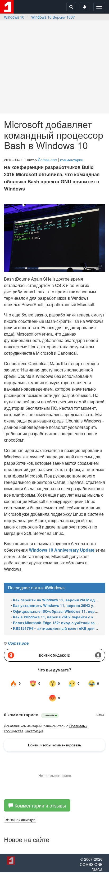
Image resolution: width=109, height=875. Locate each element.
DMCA (97, 869)
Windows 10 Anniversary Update (61, 550)
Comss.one (47, 159)
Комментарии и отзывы (39, 805)
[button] (20, 820)
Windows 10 (14, 17)
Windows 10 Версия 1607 (53, 17)
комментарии (71, 159)
